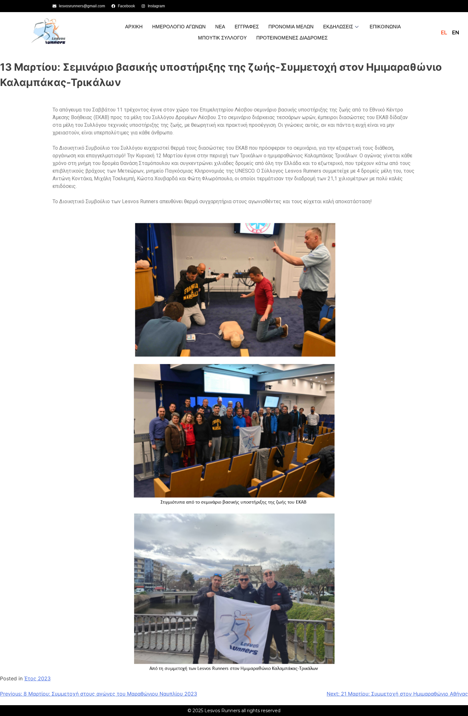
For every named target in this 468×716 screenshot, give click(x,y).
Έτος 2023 (37, 678)
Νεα (220, 27)
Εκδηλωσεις (338, 27)
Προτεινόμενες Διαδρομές (292, 38)
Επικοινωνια (385, 27)
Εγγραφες (247, 27)
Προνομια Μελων (291, 27)
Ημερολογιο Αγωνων (179, 27)
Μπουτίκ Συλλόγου (222, 38)
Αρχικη (134, 27)
